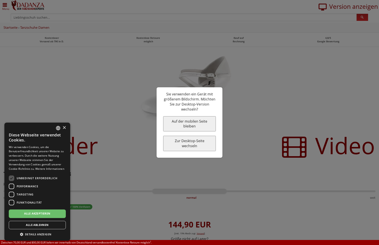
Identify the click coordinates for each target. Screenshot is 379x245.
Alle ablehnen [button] (37, 225)
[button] (37, 234)
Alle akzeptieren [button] (37, 213)
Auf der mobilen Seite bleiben (189, 124)
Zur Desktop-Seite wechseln (189, 143)
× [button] (64, 127)
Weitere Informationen (49, 169)
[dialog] (37, 182)
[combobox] (58, 128)
